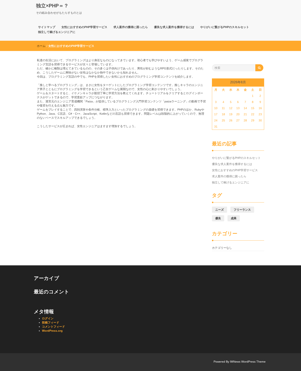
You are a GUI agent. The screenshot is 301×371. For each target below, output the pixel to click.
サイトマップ (46, 27)
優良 (218, 218)
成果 (233, 218)
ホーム (41, 46)
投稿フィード (50, 322)
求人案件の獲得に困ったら (130, 27)
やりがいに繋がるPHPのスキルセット (224, 27)
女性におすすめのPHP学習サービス (84, 27)
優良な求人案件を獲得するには (174, 27)
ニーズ (219, 209)
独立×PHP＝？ (52, 5)
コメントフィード (53, 326)
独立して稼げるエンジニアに (56, 32)
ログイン (47, 318)
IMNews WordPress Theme (248, 361)
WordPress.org (52, 330)
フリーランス (242, 209)
